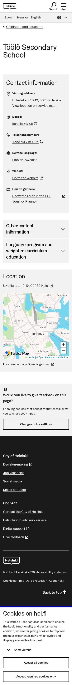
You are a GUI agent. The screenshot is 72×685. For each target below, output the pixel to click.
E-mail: (17, 117)
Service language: (24, 153)
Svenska (22, 17)
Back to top (52, 592)
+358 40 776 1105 (28, 141)
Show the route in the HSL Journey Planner (34, 199)
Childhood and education (24, 26)
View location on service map (33, 105)
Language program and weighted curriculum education (29, 251)
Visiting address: (24, 93)
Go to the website (28, 178)
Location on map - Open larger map (26, 364)
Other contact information (19, 229)
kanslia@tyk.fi (25, 123)
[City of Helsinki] (11, 561)
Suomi (9, 17)
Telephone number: (25, 135)
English (36, 17)
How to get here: (24, 189)
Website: (18, 171)
